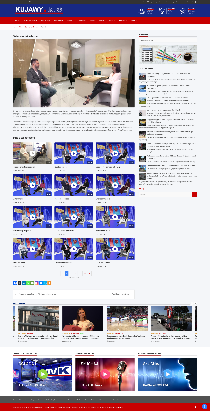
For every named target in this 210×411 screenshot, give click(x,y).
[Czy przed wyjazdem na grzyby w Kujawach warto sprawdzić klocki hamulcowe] (142, 122)
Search (194, 194)
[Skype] (45, 283)
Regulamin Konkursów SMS (40, 400)
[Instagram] (36, 283)
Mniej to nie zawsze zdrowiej (108, 167)
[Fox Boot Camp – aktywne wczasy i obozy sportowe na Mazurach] (142, 76)
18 (85, 273)
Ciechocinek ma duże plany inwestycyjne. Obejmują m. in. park (171, 165)
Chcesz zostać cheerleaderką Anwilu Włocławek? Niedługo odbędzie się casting (81, 337)
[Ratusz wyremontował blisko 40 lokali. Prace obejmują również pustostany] (142, 159)
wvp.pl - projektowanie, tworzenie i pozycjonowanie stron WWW (102, 407)
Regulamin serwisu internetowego (62, 400)
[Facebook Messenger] (41, 283)
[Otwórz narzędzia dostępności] (204, 406)
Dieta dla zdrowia (103, 263)
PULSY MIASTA (19, 303)
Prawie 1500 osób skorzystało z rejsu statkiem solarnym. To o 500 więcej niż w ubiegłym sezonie (126, 337)
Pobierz (122, 21)
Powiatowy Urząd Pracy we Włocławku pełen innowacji (37, 294)
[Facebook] (195, 2)
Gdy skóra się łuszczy (63, 263)
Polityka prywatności (82, 400)
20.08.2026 (23, 341)
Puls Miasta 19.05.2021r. (120, 294)
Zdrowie (112, 21)
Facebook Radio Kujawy (166, 2)
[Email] (32, 283)
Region (69, 21)
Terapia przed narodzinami (24, 167)
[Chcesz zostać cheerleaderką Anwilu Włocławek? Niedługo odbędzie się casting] (142, 134)
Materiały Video (29, 21)
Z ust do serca (60, 167)
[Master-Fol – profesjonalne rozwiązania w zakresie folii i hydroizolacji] (142, 88)
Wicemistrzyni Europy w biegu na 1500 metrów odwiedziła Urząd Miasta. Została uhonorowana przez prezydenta (36, 338)
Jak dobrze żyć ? (103, 231)
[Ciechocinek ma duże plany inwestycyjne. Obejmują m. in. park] (142, 168)
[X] (19, 283)
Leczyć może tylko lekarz (64, 231)
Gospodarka (81, 21)
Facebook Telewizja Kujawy (149, 2)
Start (17, 21)
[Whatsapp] (28, 283)
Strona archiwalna (105, 400)
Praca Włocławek (118, 400)
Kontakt (134, 21)
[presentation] (192, 303)
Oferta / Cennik (24, 400)
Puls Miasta (31, 333)
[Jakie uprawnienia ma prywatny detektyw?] (142, 113)
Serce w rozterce (61, 199)
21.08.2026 (67, 341)
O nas (15, 400)
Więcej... (142, 189)
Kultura (102, 21)
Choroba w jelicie (103, 199)
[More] (49, 283)
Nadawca (94, 400)
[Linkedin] (24, 283)
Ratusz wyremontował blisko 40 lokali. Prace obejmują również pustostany (168, 337)
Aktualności (45, 21)
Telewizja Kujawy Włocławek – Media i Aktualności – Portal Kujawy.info (47, 407)
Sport (92, 21)
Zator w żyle (18, 199)
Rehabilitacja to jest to (22, 231)
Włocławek (58, 21)
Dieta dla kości (19, 263)
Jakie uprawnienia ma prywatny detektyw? (163, 110)
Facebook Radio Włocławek (184, 2)
